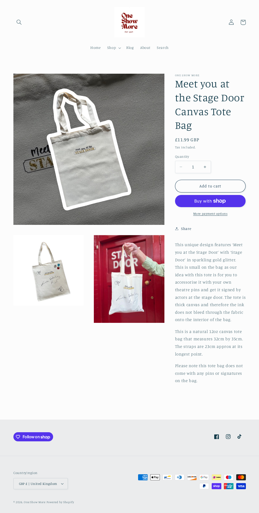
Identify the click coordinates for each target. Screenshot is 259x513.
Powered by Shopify (60, 502)
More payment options (210, 213)
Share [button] (186, 228)
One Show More (35, 502)
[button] (19, 22)
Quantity (182, 156)
